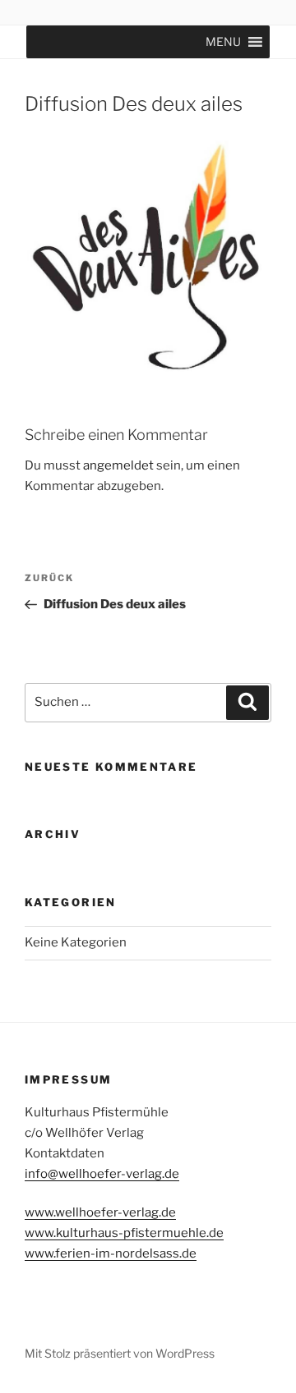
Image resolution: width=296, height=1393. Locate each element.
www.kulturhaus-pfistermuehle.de (124, 1233)
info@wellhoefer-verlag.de (102, 1173)
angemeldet (118, 465)
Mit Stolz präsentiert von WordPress (120, 1353)
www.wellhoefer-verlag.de (100, 1212)
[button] (223, 41)
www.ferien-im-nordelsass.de (111, 1253)
